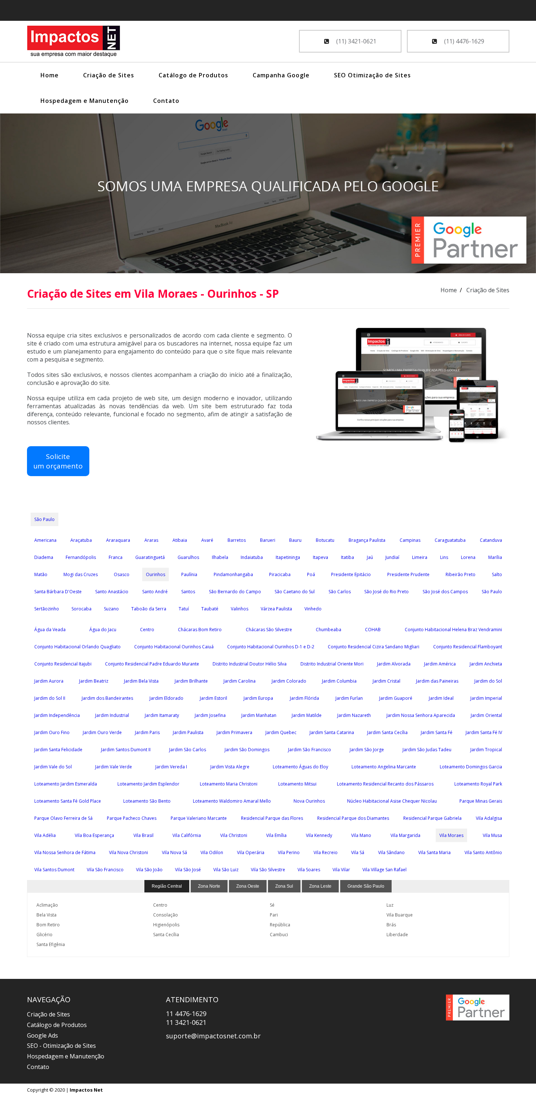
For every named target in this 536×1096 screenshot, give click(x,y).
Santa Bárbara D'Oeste (58, 591)
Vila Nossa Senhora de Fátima (65, 852)
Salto (497, 574)
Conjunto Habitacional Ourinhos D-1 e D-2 (270, 647)
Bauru (295, 540)
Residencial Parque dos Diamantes (353, 818)
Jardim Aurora (48, 681)
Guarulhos (188, 557)
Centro (147, 629)
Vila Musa (492, 835)
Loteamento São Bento (147, 801)
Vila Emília (276, 835)
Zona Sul (284, 886)
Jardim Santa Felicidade (58, 749)
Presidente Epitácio (351, 574)
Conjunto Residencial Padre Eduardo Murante (152, 664)
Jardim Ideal (441, 698)
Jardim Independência (57, 715)
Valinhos (239, 609)
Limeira (419, 557)
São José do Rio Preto (386, 591)
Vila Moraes (451, 835)
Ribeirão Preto (460, 574)
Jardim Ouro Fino (52, 732)
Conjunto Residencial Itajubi (63, 664)
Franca (116, 557)
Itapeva (320, 557)
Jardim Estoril (213, 698)
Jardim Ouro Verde (102, 732)
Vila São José (188, 870)
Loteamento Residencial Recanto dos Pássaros (385, 784)
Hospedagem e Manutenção (84, 101)
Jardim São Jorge (367, 749)
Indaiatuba (252, 557)
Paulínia (189, 574)
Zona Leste (320, 886)
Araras (151, 540)
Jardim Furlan (349, 698)
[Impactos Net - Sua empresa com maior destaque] (73, 42)
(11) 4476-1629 (463, 41)
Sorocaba (81, 609)
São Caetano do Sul (295, 591)
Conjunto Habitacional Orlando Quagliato (77, 647)
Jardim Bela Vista (141, 681)
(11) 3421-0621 (355, 41)
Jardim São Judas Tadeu (427, 749)
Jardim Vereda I (171, 767)
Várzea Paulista (276, 609)
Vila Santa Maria (434, 852)
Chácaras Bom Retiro (200, 629)
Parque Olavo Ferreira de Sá (63, 818)
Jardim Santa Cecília (387, 732)
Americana (45, 540)
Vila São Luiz (225, 870)
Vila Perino (289, 852)
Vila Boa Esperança (94, 835)
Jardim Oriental (486, 715)
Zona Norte (209, 886)
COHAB (373, 629)
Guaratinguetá (150, 557)
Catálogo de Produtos (193, 75)
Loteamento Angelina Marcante (383, 767)
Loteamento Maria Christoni (228, 784)
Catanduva (491, 540)
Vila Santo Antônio (483, 852)
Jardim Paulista (188, 732)
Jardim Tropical (486, 749)
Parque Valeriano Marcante (199, 818)
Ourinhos (155, 574)
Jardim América (440, 664)
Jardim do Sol (488, 681)
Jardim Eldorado (166, 698)
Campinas (410, 540)
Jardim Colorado (289, 681)
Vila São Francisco (105, 870)
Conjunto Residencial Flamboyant (467, 647)
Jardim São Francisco (309, 749)
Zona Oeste (247, 886)
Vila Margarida (405, 835)
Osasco (121, 574)
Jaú (370, 557)
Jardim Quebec (280, 732)
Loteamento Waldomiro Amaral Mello (232, 801)
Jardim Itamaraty (162, 715)
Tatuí (184, 609)
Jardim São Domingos (247, 749)
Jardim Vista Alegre (229, 767)
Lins (444, 557)
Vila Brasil (143, 835)
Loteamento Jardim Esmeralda (65, 784)
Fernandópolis (81, 557)
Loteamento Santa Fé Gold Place (67, 801)
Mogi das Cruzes (80, 574)
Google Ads (42, 1035)
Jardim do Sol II (49, 698)
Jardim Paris (147, 732)
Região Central (167, 886)
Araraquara (118, 540)
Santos (188, 591)
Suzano (111, 609)
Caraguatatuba (450, 540)
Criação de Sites (108, 75)
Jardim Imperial (486, 698)
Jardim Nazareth (354, 715)
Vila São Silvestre (268, 870)
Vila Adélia (45, 835)
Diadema (43, 557)
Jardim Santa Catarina (332, 732)
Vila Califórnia (186, 835)
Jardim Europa (258, 698)
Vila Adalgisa (489, 818)
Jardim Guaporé (395, 698)
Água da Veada (50, 629)
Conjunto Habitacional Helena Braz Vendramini (453, 629)
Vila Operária (250, 852)
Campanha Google (281, 75)
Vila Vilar (341, 870)
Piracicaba (280, 574)
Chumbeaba (328, 629)
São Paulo (44, 519)
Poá (311, 574)
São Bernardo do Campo (235, 591)
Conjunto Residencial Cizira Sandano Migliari (373, 647)
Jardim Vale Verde (113, 767)
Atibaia (179, 540)
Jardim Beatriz (93, 681)
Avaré (207, 540)
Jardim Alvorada (394, 664)
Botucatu (325, 540)
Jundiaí (392, 557)
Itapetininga (288, 557)
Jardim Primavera (234, 732)
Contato (166, 101)
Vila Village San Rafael (384, 870)
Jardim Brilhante (191, 681)
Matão (40, 574)
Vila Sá (357, 852)
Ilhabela (220, 557)
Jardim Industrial (112, 715)
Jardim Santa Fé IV (484, 732)
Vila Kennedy (319, 835)
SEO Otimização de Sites (372, 75)
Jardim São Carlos (187, 749)
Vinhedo (313, 609)
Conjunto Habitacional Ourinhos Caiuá (174, 647)
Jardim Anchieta (486, 664)
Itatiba (347, 557)
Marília (495, 557)
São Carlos (340, 591)
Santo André (155, 591)
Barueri (267, 540)
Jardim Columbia (339, 681)
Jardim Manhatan (258, 715)
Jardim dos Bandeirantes (107, 698)
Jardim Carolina (240, 681)
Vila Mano (361, 835)
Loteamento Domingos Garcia (471, 767)
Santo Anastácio (111, 591)
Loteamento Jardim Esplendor (148, 784)
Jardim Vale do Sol (53, 767)
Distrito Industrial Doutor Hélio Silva (250, 664)
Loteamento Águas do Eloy (300, 767)
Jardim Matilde (307, 715)
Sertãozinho (46, 609)
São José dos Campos (445, 591)
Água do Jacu (102, 629)
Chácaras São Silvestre (269, 629)
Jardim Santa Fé (437, 732)
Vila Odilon (212, 852)
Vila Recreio (326, 852)
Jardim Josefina (210, 715)
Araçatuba (81, 540)
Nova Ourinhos (309, 801)
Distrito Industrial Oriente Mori (332, 664)
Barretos (237, 540)
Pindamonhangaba (233, 574)
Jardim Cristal (386, 681)
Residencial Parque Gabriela (432, 818)
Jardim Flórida (304, 698)
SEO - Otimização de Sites (61, 1046)
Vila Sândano (391, 852)
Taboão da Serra (148, 609)
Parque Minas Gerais (480, 801)
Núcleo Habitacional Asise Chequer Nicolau (392, 801)
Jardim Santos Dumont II (126, 749)
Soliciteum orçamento (58, 461)
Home (49, 75)
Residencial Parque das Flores (272, 818)
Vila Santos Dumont (54, 870)
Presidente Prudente (408, 574)
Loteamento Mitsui (297, 784)
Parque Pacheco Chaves (131, 818)
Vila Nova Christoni (128, 852)
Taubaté (209, 609)
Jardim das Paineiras (437, 681)
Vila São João (149, 870)
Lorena (468, 557)
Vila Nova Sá (174, 852)
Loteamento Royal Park (478, 784)
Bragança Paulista (367, 540)
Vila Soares (309, 870)
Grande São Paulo (365, 886)
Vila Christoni (233, 835)
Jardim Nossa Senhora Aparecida (421, 715)
